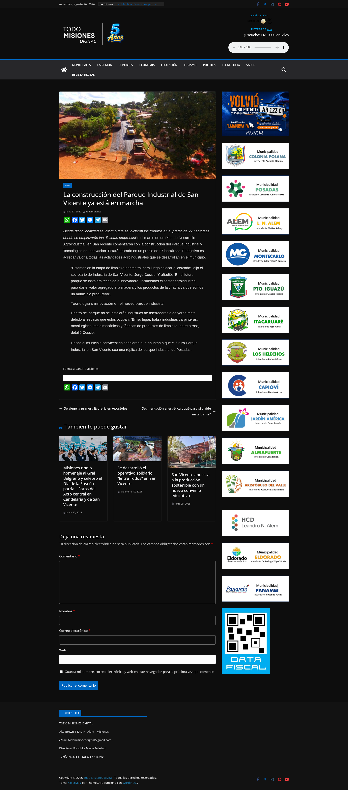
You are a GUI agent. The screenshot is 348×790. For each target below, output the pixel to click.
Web (62, 650)
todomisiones (93, 211)
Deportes (126, 65)
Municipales (81, 65)
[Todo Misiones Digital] (64, 70)
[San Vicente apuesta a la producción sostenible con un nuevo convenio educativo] (192, 439)
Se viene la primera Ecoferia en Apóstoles (95, 408)
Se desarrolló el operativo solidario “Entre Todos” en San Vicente (136, 475)
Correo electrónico (74, 630)
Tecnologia (231, 65)
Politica (209, 65)
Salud (250, 65)
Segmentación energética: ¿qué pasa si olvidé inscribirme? (176, 411)
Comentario (69, 556)
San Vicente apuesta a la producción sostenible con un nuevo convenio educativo (190, 485)
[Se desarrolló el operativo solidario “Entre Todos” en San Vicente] (137, 439)
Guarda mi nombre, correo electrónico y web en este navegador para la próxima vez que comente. (139, 671)
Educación (169, 65)
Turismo (190, 65)
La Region (104, 65)
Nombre (67, 611)
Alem (67, 185)
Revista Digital (83, 74)
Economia (147, 65)
